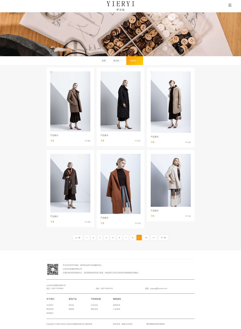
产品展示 (54, 135)
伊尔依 (116, 60)
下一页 (163, 237)
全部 (104, 60)
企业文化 (94, 305)
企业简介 (49, 305)
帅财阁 (133, 60)
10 (146, 237)
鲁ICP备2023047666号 (155, 324)
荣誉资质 (49, 309)
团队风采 (94, 309)
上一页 (77, 237)
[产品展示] (70, 101)
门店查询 (116, 309)
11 (154, 237)
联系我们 (49, 313)
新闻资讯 (116, 305)
